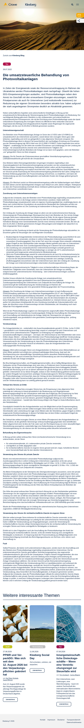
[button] (72, 4)
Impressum (51, 720)
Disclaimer (61, 720)
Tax (7, 64)
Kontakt (42, 720)
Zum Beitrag (10, 699)
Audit (8, 647)
